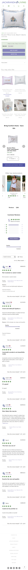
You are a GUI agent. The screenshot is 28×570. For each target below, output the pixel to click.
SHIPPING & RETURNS (14, 550)
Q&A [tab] (17, 207)
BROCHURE (13, 556)
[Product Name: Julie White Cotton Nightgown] (14, 187)
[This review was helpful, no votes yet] (21, 296)
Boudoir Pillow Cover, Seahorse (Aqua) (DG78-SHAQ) (20, 91)
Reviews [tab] (11, 207)
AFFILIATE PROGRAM (13, 541)
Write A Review (14, 238)
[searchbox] (7, 257)
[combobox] (19, 260)
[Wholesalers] (9, 6)
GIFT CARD (13, 559)
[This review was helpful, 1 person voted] (21, 434)
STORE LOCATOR (14, 553)
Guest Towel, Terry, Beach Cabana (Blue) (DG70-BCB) (20, 116)
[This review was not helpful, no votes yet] (23, 296)
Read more (5, 423)
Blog (14, 538)
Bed (5, 33)
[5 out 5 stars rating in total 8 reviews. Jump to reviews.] (5, 40)
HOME (3, 33)
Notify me (14, 54)
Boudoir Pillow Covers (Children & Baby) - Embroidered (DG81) (7, 91)
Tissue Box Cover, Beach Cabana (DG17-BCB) (7, 115)
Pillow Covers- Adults (12, 33)
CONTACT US (14, 535)
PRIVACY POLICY (13, 544)
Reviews (14, 562)
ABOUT (13, 547)
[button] (3, 6)
